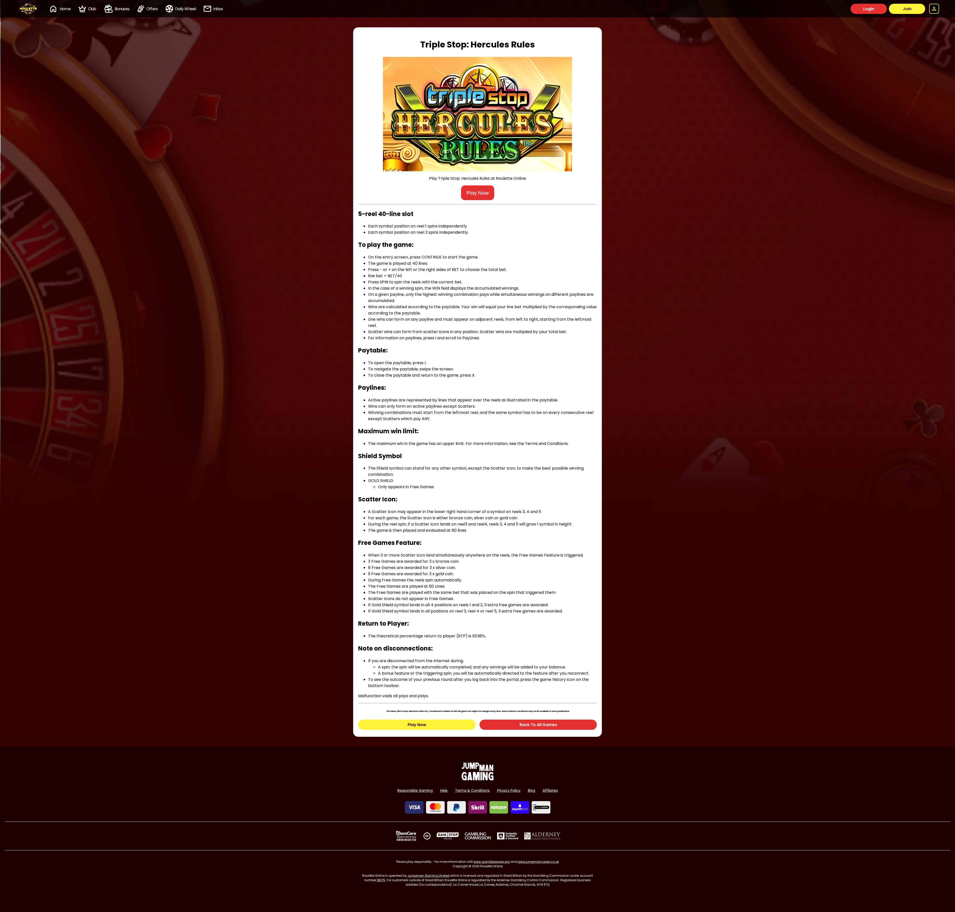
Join (907, 9)
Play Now (417, 725)
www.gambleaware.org (492, 862)
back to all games (538, 725)
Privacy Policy (509, 790)
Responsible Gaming (415, 790)
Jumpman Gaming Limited (428, 875)
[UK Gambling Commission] (478, 835)
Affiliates (550, 790)
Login (868, 9)
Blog (531, 790)
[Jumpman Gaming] (477, 779)
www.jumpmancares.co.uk (538, 862)
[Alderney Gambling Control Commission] (542, 835)
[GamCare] (406, 836)
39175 (381, 880)
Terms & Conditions (472, 790)
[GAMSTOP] (448, 835)
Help (444, 790)
